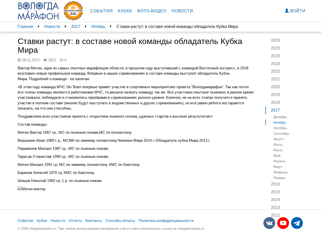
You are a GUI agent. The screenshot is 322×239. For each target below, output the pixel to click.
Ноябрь (98, 26)
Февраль (280, 172)
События (101, 11)
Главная (25, 26)
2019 (275, 94)
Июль (278, 144)
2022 (275, 71)
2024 (275, 56)
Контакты (94, 220)
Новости (182, 11)
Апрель (279, 161)
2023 (275, 64)
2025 (275, 48)
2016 (275, 184)
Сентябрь (281, 133)
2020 (275, 87)
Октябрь (280, 128)
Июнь (278, 150)
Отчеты (75, 220)
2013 (275, 207)
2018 (275, 102)
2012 (275, 215)
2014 (275, 200)
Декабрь (280, 117)
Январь (279, 178)
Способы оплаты (120, 220)
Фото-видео (152, 11)
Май (276, 156)
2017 (75, 26)
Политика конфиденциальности (166, 220)
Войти (297, 11)
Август (278, 139)
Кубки (125, 11)
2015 (275, 192)
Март (277, 167)
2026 (275, 40)
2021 (275, 79)
